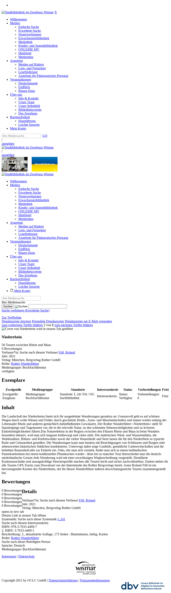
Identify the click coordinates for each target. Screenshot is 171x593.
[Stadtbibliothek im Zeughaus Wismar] (28, 12)
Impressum (9, 556)
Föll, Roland (67, 352)
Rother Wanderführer (25, 363)
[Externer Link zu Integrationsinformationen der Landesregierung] (45, 170)
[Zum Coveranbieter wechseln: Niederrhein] (18, 329)
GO (44, 135)
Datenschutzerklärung (63, 580)
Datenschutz (26, 556)
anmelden (8, 143)
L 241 (61, 519)
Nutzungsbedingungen (95, 580)
